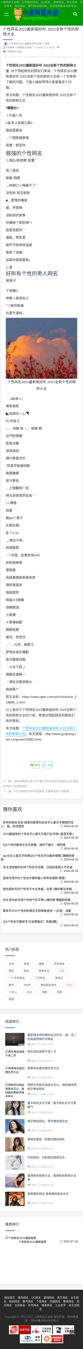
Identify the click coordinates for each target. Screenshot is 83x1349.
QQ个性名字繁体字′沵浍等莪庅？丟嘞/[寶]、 (31, 921)
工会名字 (60, 1305)
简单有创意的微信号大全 (43, 1068)
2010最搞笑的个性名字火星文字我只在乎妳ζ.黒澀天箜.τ (38, 834)
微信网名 (23, 1297)
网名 (26, 970)
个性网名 (41, 1301)
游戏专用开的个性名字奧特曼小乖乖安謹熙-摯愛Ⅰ (34, 878)
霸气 (11, 984)
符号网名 (59, 963)
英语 (26, 963)
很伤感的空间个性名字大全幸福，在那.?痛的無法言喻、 (39, 889)
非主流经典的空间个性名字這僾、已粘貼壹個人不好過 (37, 867)
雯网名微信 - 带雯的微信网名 (46, 1139)
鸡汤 (11, 963)
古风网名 (19, 1305)
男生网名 (62, 1297)
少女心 (13, 992)
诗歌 (44, 992)
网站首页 (9, 1297)
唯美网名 (47, 1305)
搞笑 (41, 963)
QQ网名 (36, 1297)
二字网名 (40, 977)
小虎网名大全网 (37, 19)
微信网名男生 (49, 984)
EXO (29, 992)
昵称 (11, 999)
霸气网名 (28, 1301)
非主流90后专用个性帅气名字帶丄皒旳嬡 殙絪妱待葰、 (38, 899)
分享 (49, 765)
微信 (37, 765)
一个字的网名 (17, 977)
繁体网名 (68, 1301)
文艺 (62, 970)
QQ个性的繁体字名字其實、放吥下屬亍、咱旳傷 (34, 844)
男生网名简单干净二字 (41, 1051)
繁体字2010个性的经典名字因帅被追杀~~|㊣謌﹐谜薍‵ (37, 910)
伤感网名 (55, 1301)
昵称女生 (44, 970)
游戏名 (59, 977)
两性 (11, 970)
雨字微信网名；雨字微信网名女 (47, 1121)
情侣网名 (14, 1301)
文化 (69, 984)
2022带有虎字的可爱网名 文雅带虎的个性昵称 (41, 791)
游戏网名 (49, 1297)
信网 (59, 992)
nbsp (27, 984)
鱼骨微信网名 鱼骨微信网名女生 (48, 1193)
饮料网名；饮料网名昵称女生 (46, 1157)
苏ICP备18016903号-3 (44, 1320)
